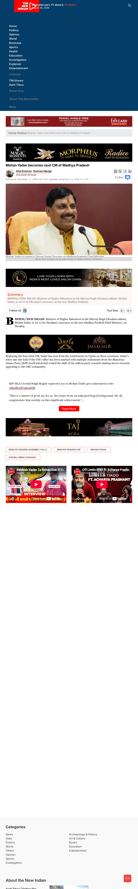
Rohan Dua (16, 90)
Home (13, 26)
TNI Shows (16, 80)
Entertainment (18, 68)
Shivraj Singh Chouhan (22, 457)
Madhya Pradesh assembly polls (28, 449)
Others (10, 850)
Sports (13, 47)
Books (73, 842)
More (12, 107)
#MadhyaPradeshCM (22, 388)
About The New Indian (24, 99)
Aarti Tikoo (16, 84)
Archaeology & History (83, 834)
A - (122, 310)
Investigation (18, 59)
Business (15, 43)
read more (69, 408)
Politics (14, 30)
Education (16, 55)
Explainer (15, 64)
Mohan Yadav (98, 449)
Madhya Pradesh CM (68, 449)
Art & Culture (77, 838)
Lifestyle (15, 74)
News (9, 834)
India (9, 838)
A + (129, 310)
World (13, 38)
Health (13, 51)
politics (21, 133)
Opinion (14, 34)
